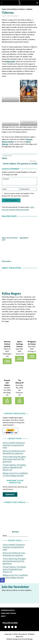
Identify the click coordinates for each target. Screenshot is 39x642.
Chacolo (29, 139)
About (3, 616)
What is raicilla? (8, 142)
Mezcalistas (23, 634)
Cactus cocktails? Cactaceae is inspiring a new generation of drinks (14, 445)
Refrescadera (6, 261)
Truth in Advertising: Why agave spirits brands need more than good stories (14, 459)
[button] (2, 580)
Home (4, 9)
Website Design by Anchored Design (19, 639)
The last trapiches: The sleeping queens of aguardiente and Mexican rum (14, 467)
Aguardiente (24, 238)
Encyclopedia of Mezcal (16, 9)
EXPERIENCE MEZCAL (8, 610)
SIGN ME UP (10, 494)
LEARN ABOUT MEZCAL (8, 613)
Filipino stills (10, 61)
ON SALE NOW (7, 400)
